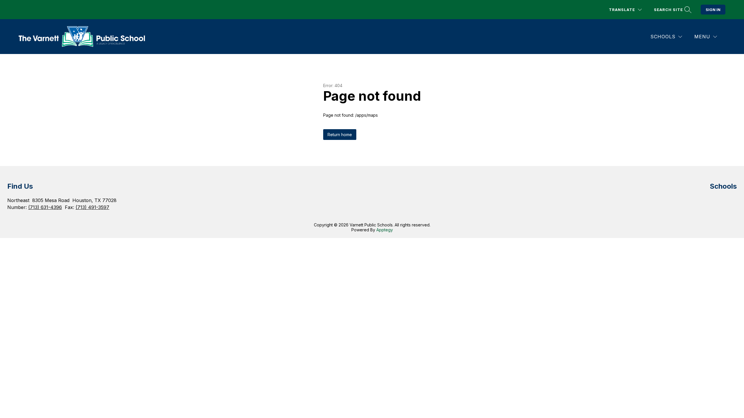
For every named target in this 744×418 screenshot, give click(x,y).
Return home (340, 134)
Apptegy (384, 229)
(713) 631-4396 (45, 207)
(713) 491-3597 (92, 207)
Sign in (713, 9)
